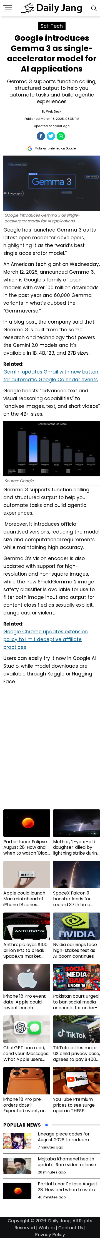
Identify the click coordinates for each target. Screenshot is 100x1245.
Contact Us (70, 1227)
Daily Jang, (59, 1221)
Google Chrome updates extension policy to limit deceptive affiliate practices (45, 639)
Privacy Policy (50, 1234)
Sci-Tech (52, 25)
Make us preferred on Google (55, 148)
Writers (47, 1227)
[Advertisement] (50, 749)
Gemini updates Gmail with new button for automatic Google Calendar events (50, 376)
